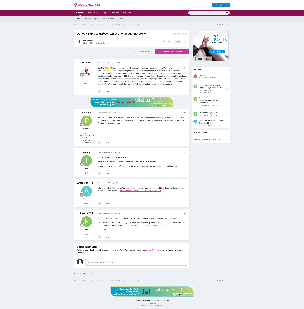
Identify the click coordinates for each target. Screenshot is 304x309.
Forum (77, 19)
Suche (120, 19)
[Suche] (227, 13)
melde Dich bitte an (153, 250)
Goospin (202, 75)
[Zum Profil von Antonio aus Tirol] (86, 191)
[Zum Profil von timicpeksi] (195, 114)
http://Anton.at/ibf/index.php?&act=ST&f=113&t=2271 (140, 191)
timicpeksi (202, 115)
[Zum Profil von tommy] (86, 160)
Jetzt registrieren (221, 5)
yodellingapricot (205, 105)
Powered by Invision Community (152, 305)
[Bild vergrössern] (106, 68)
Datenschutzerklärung (143, 300)
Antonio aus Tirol (86, 183)
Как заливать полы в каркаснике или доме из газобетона (208, 100)
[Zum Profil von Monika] (79, 41)
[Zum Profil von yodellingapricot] (195, 99)
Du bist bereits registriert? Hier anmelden (192, 5)
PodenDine (203, 78)
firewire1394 (86, 213)
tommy (86, 152)
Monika (90, 40)
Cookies (166, 300)
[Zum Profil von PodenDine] (195, 76)
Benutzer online (108, 19)
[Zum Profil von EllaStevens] (195, 86)
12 (87, 133)
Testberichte (93, 13)
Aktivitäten (114, 13)
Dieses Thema (216, 12)
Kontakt (157, 300)
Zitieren (106, 91)
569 (87, 203)
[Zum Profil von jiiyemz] (195, 122)
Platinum (86, 112)
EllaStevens (203, 90)
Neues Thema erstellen (142, 52)
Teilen (167, 42)
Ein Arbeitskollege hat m (208, 113)
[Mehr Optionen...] (185, 62)
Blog (104, 13)
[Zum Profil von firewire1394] (86, 221)
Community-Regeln (91, 19)
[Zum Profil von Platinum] (86, 121)
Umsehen (80, 13)
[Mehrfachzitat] (99, 91)
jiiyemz (201, 125)
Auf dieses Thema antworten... (101, 262)
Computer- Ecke (104, 43)
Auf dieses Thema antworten (172, 52)
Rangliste (127, 13)
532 (87, 83)
